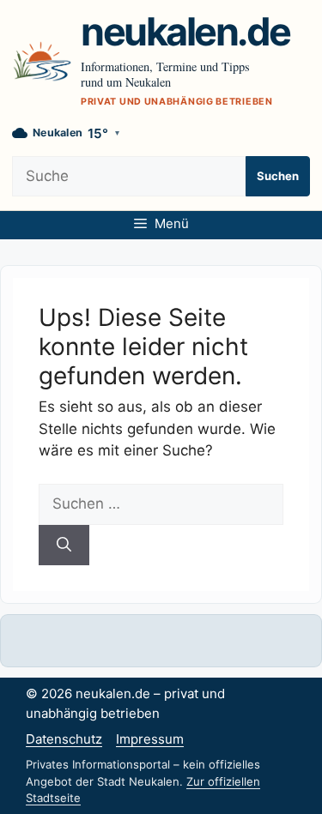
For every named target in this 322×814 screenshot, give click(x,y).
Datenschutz (64, 739)
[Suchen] (64, 545)
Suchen (278, 176)
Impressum (150, 739)
